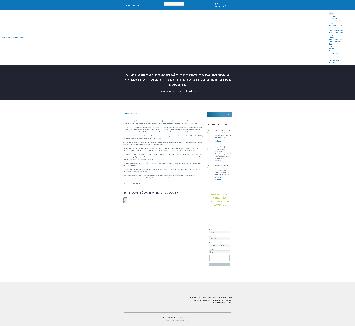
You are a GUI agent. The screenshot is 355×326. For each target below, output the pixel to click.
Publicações (333, 51)
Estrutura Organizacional (337, 21)
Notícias (331, 62)
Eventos (331, 46)
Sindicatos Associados (336, 32)
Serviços (331, 35)
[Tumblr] (132, 209)
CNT (216, 4)
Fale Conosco (132, 5)
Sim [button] (125, 199)
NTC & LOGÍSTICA (222, 6)
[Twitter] (127, 209)
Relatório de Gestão (335, 25)
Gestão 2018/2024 (334, 23)
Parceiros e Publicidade (336, 30)
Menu (331, 14)
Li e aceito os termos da (219, 258)
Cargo (211, 249)
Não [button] (125, 202)
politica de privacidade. (218, 259)
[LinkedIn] (135, 209)
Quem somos (333, 18)
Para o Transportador (336, 39)
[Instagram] (152, 5)
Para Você (332, 37)
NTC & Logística (334, 60)
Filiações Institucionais (336, 28)
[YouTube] (158, 5)
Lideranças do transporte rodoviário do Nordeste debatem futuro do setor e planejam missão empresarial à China (223, 135)
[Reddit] (138, 209)
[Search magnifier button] (229, 114)
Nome (211, 230)
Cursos (331, 44)
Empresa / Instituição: (216, 243)
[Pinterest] (155, 5)
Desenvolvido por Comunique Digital (177, 320)
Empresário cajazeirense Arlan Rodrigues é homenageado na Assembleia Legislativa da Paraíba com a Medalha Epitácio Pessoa (223, 152)
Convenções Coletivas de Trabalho (340, 58)
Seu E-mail (213, 236)
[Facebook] (149, 5)
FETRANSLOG (333, 53)
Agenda (331, 48)
